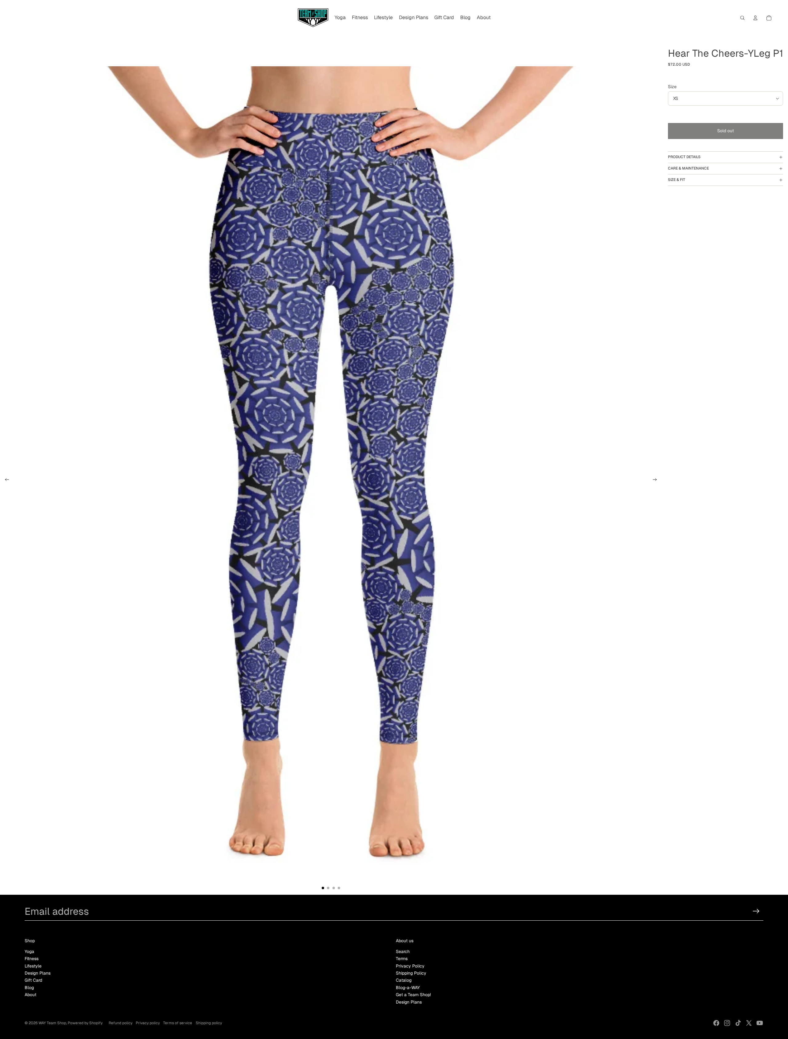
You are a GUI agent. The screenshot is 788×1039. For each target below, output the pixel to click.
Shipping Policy (411, 973)
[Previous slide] (5, 480)
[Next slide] (657, 480)
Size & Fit (676, 179)
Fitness (31, 958)
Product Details (684, 156)
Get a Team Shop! (413, 994)
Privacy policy (148, 1023)
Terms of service (177, 1023)
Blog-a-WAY (408, 987)
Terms (402, 958)
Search (403, 951)
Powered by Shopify (85, 1023)
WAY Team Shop (52, 1023)
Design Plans (37, 973)
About (30, 994)
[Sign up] (756, 911)
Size (672, 86)
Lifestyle (33, 966)
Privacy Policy (410, 966)
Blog (29, 987)
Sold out (725, 130)
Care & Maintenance (688, 168)
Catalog (404, 980)
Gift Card (33, 980)
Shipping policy (209, 1023)
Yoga (29, 951)
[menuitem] (340, 18)
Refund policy (120, 1023)
